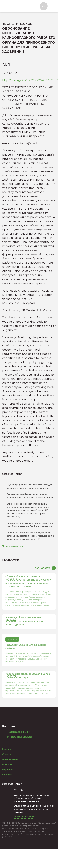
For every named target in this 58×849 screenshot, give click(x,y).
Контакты (7, 774)
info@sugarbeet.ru (19, 736)
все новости (42, 568)
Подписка (7, 764)
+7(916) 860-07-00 (18, 732)
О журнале (7, 754)
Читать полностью (12, 546)
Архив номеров (10, 759)
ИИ (43, 6)
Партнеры (7, 769)
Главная (6, 749)
